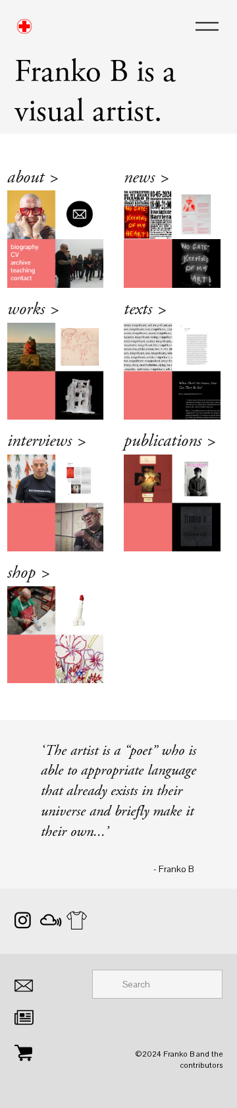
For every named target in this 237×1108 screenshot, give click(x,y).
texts (143, 311)
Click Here (40, 179)
